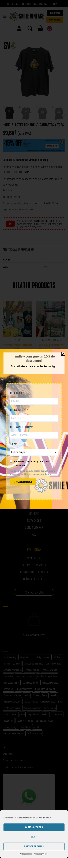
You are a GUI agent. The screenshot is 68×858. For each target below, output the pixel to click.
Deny (34, 836)
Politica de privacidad (41, 853)
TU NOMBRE (18, 410)
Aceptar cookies (34, 827)
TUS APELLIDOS (21, 427)
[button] (63, 353)
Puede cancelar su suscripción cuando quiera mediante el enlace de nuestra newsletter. (32, 472)
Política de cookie (26, 853)
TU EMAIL (16, 393)
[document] (34, 429)
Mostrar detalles (34, 846)
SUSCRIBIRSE (23, 482)
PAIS (13, 444)
